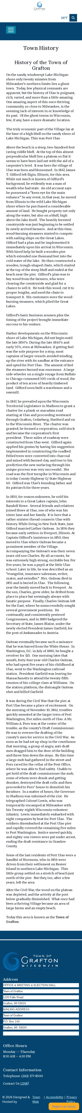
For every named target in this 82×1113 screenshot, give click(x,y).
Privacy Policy (72, 1099)
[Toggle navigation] (11, 30)
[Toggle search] (73, 18)
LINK (24, 1083)
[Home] (39, 6)
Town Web (36, 1099)
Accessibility (54, 1097)
